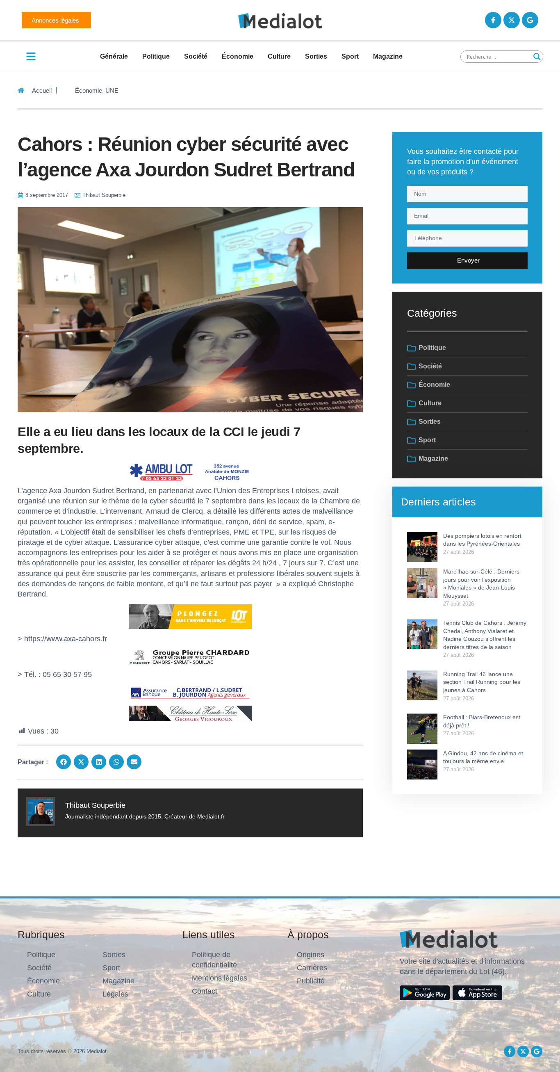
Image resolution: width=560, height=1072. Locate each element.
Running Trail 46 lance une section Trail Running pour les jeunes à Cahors (481, 682)
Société (195, 56)
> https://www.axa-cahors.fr (62, 639)
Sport (350, 56)
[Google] (530, 20)
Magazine (388, 56)
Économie (237, 56)
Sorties (316, 56)
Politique (156, 56)
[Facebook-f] (493, 20)
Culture (279, 56)
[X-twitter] (511, 20)
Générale (114, 56)
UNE (111, 90)
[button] (63, 761)
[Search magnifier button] (537, 56)
